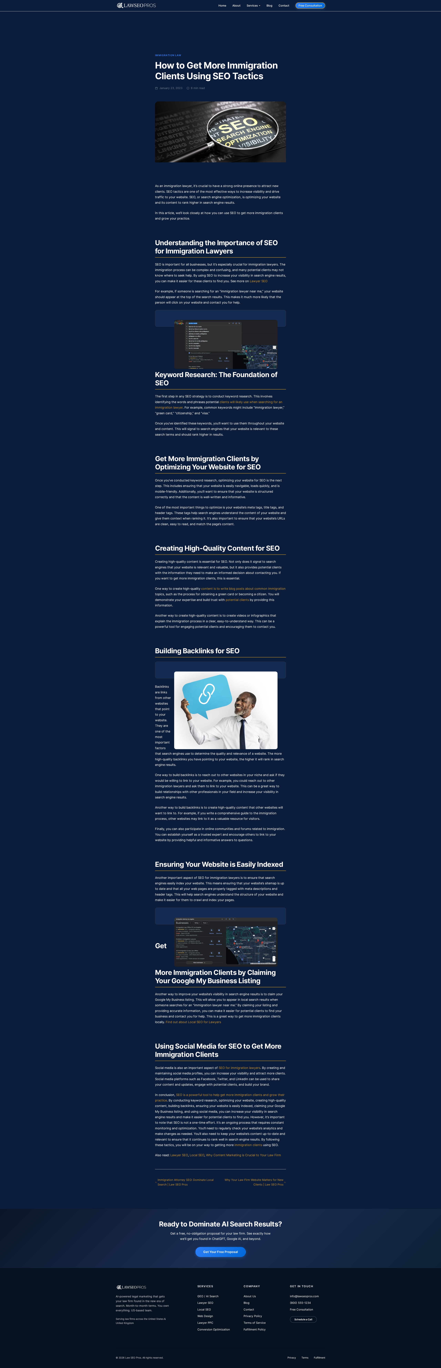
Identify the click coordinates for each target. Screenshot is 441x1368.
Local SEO (197, 1155)
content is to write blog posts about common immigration (243, 588)
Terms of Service (255, 1322)
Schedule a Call (303, 1319)
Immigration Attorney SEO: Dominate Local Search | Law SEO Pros (186, 1182)
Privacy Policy (253, 1316)
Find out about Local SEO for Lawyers (193, 1022)
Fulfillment (319, 1357)
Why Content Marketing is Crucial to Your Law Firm (243, 1155)
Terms (304, 1357)
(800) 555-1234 (300, 1302)
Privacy (292, 1357)
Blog (269, 5)
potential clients (237, 600)
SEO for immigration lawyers (239, 1068)
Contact (284, 5)
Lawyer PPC (205, 1322)
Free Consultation (310, 5)
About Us (250, 1296)
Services (252, 5)
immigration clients (248, 1145)
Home (222, 5)
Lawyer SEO (259, 281)
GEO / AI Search (207, 1296)
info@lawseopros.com (304, 1296)
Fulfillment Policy (255, 1329)
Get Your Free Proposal (220, 1252)
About (236, 5)
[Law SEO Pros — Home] (136, 5)
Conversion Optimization (213, 1329)
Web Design (205, 1316)
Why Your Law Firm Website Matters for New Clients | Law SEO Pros (254, 1182)
